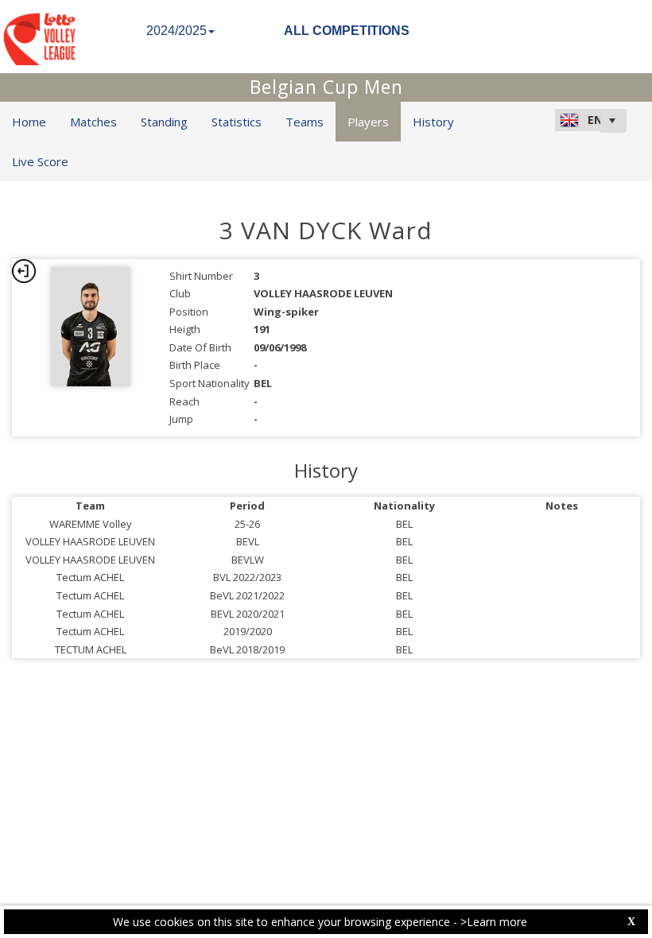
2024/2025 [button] (176, 30)
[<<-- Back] (24, 271)
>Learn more (493, 921)
